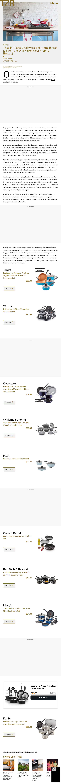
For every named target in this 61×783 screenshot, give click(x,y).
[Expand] (53, 768)
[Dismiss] (58, 768)
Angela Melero (8, 58)
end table (30, 128)
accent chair (40, 128)
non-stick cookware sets (23, 77)
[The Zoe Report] (7, 3)
